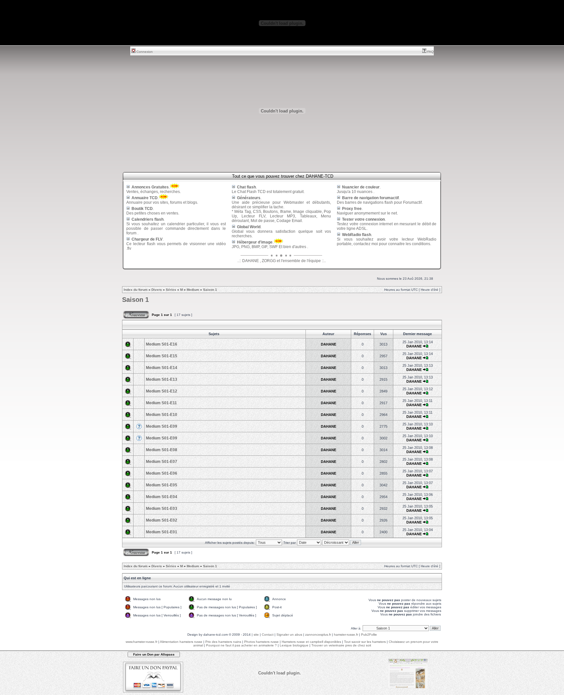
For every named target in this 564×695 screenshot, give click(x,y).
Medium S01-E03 (161, 508)
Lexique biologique (294, 645)
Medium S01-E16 (161, 344)
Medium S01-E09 (161, 426)
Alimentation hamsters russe (181, 641)
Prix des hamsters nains (223, 641)
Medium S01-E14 (161, 367)
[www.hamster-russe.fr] (408, 687)
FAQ (430, 51)
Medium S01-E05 (161, 485)
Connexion (144, 51)
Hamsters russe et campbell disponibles (311, 641)
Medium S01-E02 (161, 520)
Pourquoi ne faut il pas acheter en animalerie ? (241, 645)
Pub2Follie (369, 634)
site (256, 634)
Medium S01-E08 (161, 450)
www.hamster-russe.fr (141, 641)
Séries (171, 289)
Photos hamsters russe (261, 641)
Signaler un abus (289, 634)
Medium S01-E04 (161, 497)
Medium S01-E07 (161, 461)
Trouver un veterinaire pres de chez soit (341, 645)
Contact (268, 634)
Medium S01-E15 (161, 356)
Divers (156, 289)
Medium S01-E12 (161, 391)
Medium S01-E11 (161, 403)
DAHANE (328, 344)
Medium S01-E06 (161, 473)
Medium (193, 289)
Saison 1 (210, 289)
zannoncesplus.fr (318, 634)
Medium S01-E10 (161, 414)
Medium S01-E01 (161, 532)
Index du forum (136, 289)
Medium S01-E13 (161, 379)
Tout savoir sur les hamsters (365, 641)
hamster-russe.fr (346, 634)
